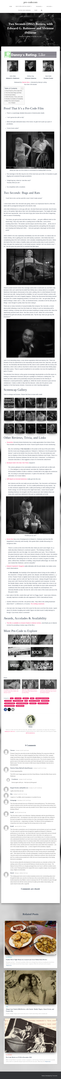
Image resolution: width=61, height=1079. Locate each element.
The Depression (20, 705)
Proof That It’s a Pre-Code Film (14, 90)
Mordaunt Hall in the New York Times (18, 463)
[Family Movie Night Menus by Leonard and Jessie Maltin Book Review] (30, 937)
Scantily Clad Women (9, 703)
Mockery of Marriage (34, 700)
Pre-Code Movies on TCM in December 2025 (19, 1057)
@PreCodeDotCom (30, 733)
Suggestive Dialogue (43, 703)
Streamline (10, 442)
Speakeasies (33, 703)
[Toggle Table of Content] (21, 88)
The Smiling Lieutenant (37, 604)
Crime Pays (25, 698)
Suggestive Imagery (9, 705)
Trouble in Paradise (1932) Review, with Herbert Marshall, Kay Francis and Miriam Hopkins (48, 691)
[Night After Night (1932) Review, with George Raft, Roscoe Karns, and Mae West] (30, 684)
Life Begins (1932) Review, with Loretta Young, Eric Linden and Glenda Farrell (11, 691)
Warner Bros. (26, 82)
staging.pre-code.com (10, 731)
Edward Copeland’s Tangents (15, 566)
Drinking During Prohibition (42, 698)
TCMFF (35, 10)
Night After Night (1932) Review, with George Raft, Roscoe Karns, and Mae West (29, 691)
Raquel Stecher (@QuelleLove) (19, 788)
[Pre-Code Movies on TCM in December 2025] (30, 1035)
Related (13, 102)
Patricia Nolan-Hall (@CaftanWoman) (21, 768)
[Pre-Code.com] (30, 2)
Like (26, 700)
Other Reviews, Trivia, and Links (14, 96)
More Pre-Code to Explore (12, 100)
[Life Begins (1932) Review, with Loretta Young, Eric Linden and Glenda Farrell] (12, 684)
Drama (32, 698)
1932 (12, 698)
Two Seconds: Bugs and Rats (13, 92)
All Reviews (18, 698)
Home (10, 6)
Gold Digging (8, 700)
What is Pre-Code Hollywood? (23, 6)
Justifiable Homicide (18, 700)
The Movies (39, 6)
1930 (7, 1006)
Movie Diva (10, 539)
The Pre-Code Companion (24, 10)
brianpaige (13, 800)
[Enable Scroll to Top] (58, 1076)
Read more (9, 965)
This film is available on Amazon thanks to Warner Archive (24, 623)
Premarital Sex (45, 700)
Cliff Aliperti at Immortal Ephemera (17, 479)
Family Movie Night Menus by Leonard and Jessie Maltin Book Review (26, 959)
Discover (48, 6)
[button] (31, 6)
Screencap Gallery (11, 94)
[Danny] (30, 719)
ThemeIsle (54, 1075)
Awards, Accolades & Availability (14, 98)
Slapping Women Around (22, 703)
